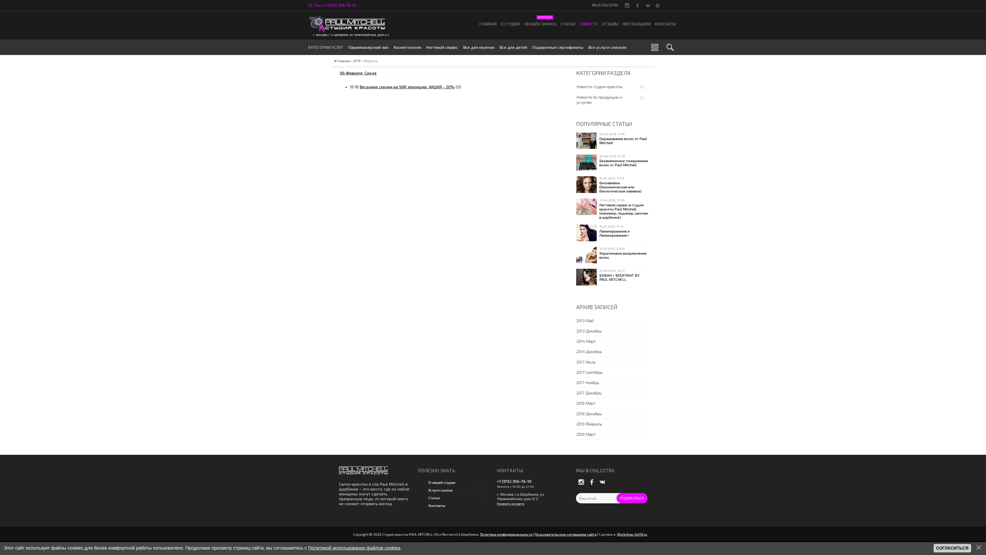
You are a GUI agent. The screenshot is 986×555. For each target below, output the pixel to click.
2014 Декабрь (589, 351)
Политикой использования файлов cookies (354, 548)
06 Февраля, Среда (358, 72)
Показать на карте (510, 503)
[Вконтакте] (648, 5)
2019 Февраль (589, 423)
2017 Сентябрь (589, 372)
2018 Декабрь (589, 413)
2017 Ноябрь (587, 382)
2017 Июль (586, 361)
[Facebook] (638, 5)
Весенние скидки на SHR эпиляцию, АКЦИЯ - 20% (407, 86)
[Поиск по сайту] (670, 47)
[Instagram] (627, 5)
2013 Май (585, 320)
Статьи (434, 498)
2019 (357, 61)
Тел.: (335, 5)
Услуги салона (440, 490)
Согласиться (952, 548)
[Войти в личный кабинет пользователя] (658, 5)
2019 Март (585, 434)
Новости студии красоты (599, 86)
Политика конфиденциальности (506, 534)
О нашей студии (441, 482)
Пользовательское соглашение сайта (565, 534)
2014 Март (586, 341)
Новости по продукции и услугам (599, 99)
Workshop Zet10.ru (632, 534)
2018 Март (585, 403)
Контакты (436, 505)
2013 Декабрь (589, 330)
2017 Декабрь (589, 392)
